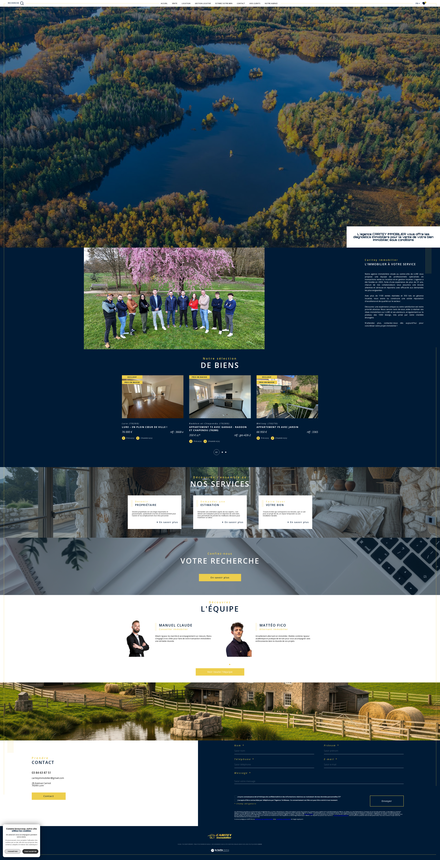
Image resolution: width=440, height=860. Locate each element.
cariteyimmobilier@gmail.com (48, 774)
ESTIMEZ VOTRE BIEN (223, 3)
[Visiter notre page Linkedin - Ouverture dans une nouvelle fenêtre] (51, 805)
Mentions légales (233, 841)
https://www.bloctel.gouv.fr (341, 812)
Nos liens (245, 841)
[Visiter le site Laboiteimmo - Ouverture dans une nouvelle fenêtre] (220, 850)
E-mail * (330, 756)
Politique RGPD (253, 841)
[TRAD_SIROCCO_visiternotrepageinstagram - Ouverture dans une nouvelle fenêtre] (43, 805)
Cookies (260, 841)
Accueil (164, 3)
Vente (174, 3)
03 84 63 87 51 (41, 769)
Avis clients (254, 3)
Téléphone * (244, 756)
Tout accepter (30, 851)
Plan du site (224, 841)
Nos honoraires (216, 841)
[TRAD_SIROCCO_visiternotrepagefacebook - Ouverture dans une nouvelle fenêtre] (35, 805)
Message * (242, 770)
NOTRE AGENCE (271, 3)
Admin (240, 841)
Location (186, 3)
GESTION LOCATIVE (203, 3)
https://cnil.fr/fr (309, 811)
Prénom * (331, 742)
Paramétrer (13, 851)
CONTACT (241, 3)
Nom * (239, 742)
